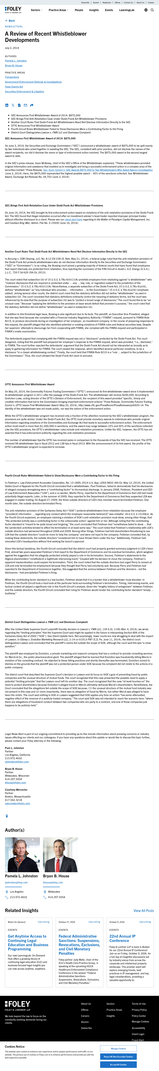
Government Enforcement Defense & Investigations (33, 81)
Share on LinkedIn (7, 105)
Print (19, 105)
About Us (140, 2)
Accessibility (138, 1027)
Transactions (12, 76)
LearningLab (126, 10)
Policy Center (139, 1015)
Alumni (96, 2)
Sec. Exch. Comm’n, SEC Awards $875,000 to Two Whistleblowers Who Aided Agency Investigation (98, 169)
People (79, 10)
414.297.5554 (56, 897)
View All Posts (144, 910)
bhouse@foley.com (15, 782)
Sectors (35, 10)
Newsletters (14, 26)
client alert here (73, 219)
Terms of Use (139, 1003)
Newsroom (107, 2)
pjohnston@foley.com (17, 761)
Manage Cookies (118, 1048)
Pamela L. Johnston (16, 60)
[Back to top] (7, 817)
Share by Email (25, 105)
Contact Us (128, 2)
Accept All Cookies (118, 1064)
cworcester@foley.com (17, 803)
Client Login (138, 1034)
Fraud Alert (138, 1040)
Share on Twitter (13, 105)
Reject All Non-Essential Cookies (118, 1056)
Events (109, 10)
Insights (94, 10)
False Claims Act (14, 86)
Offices (117, 2)
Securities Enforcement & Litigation (24, 91)
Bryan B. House (13, 65)
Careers (151, 2)
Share (32, 105)
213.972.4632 (18, 897)
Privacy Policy (139, 1009)
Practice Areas (57, 10)
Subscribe (85, 2)
